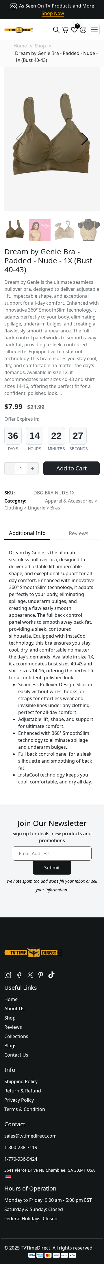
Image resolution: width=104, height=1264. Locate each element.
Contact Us (16, 1055)
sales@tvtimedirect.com (30, 1136)
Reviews (13, 1027)
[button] (84, 139)
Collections (16, 1036)
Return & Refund (22, 1091)
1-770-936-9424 (20, 1159)
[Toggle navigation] (94, 29)
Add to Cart (71, 468)
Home (20, 46)
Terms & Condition (24, 1109)
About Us (14, 1008)
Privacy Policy (19, 1100)
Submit (52, 867)
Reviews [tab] (78, 533)
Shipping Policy (21, 1081)
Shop (40, 46)
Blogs (10, 1045)
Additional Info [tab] (27, 532)
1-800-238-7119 (20, 1147)
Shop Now (53, 13)
